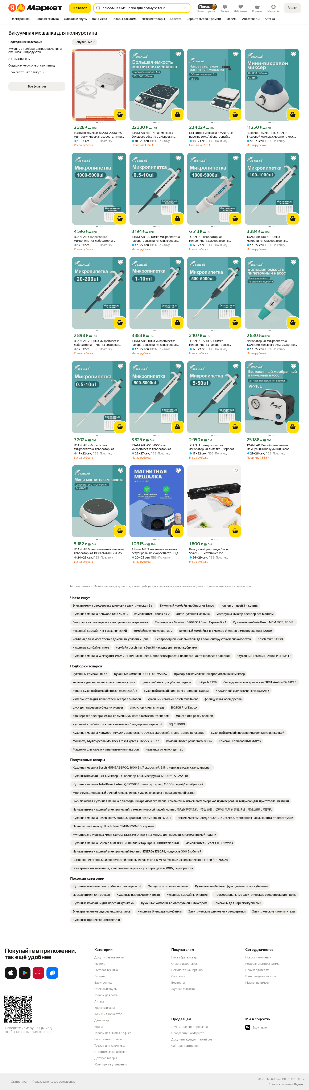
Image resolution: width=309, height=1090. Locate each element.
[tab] (20, 19)
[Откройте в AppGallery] (38, 977)
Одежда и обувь (105, 989)
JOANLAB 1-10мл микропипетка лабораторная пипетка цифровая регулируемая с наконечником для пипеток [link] (155, 343)
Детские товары (105, 1058)
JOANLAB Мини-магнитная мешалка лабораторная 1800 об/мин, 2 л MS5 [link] (99, 551)
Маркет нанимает (257, 982)
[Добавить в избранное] (121, 54)
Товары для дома (106, 995)
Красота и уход (104, 1007)
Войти (292, 8)
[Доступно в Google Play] (24, 977)
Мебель (99, 963)
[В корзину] (120, 114)
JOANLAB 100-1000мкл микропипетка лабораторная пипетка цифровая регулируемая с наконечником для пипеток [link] (270, 239)
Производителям (257, 970)
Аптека (99, 1001)
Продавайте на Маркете (187, 1033)
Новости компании (258, 957)
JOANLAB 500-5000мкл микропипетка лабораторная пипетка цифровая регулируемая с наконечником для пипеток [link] (213, 343)
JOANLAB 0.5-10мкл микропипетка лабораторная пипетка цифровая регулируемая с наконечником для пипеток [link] (156, 239)
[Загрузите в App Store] (11, 977)
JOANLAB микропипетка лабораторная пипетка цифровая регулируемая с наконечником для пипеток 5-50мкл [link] (213, 447)
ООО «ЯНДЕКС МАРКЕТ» (287, 1079)
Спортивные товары (108, 1039)
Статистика (18, 1081)
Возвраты (178, 982)
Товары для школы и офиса (112, 1033)
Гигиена (99, 976)
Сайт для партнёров (185, 1045)
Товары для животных (109, 1045)
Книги (98, 1026)
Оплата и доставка (184, 963)
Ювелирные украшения (110, 1064)
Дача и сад (101, 1020)
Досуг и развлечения (109, 957)
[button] (84, 42)
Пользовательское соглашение (53, 1081)
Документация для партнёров (192, 1039)
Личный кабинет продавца (189, 1027)
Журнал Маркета (183, 989)
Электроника (103, 982)
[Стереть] (185, 8)
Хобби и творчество (108, 1014)
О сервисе (178, 976)
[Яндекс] (298, 1084)
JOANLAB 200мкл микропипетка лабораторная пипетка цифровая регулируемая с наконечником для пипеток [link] (98, 343)
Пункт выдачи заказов (260, 976)
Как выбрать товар (184, 957)
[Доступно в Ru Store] (52, 977)
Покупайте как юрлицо (187, 970)
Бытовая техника (106, 970)
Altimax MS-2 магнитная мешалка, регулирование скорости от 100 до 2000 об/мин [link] (156, 551)
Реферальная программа (262, 963)
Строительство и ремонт (111, 1051)
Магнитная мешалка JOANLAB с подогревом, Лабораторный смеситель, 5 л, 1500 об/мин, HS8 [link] (212, 134)
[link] (113, 605)
